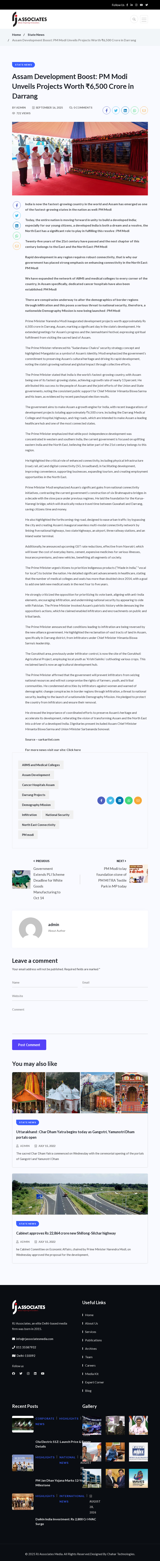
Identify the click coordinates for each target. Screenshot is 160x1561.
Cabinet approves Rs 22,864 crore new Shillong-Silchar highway (66, 1233)
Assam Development (36, 775)
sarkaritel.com (49, 739)
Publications (93, 1340)
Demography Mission (36, 805)
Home (16, 34)
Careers (90, 1365)
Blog (88, 1390)
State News (36, 34)
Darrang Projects (33, 795)
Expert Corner (94, 1382)
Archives (91, 1348)
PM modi (28, 834)
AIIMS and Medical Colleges (41, 765)
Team (88, 1357)
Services (90, 1332)
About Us (91, 1323)
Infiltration (29, 814)
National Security (57, 814)
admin (25, 1145)
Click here (74, 750)
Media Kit (92, 1374)
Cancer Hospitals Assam (38, 785)
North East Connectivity (38, 824)
